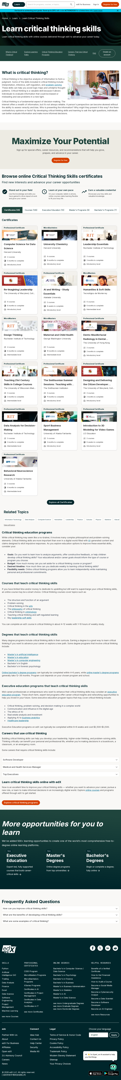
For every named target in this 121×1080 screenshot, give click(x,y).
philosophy (17, 609)
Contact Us (35, 1039)
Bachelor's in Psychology (64, 975)
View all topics (9, 525)
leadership (17, 618)
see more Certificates (33, 1012)
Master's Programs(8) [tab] (79, 210)
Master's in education (18, 657)
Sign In (96, 4)
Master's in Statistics (62, 990)
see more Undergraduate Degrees (68, 1003)
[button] (71, 4)
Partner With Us (9, 1035)
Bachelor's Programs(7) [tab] (105, 210)
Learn (17, 4)
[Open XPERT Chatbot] (113, 1066)
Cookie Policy (56, 1043)
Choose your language (100, 1029)
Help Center (36, 1043)
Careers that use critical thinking (78, 53)
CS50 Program (30, 971)
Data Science (8, 994)
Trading (5, 979)
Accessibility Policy (59, 1047)
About (5, 1039)
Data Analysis (29, 520)
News (5, 1063)
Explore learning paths (31, 53)
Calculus (89, 520)
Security (34, 1047)
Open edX (7, 1051)
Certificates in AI (31, 989)
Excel (4, 990)
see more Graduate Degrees (66, 1006)
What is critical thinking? (11, 53)
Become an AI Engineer (101, 1009)
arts (31, 606)
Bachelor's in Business (63, 982)
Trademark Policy (58, 1051)
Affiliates (6, 1047)
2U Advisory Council (12, 1055)
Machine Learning (10, 1011)
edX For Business (83, 4)
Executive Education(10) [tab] (53, 210)
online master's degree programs (103, 672)
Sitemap (54, 1059)
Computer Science (44, 520)
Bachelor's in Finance (63, 979)
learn (15, 18)
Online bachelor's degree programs (19, 672)
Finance (80, 520)
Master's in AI (59, 994)
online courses (92, 790)
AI (89, 540)
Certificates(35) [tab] (12, 210)
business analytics (31, 717)
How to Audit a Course (101, 982)
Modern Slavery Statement (63, 1055)
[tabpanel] (60, 359)
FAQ (94, 53)
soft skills (26, 618)
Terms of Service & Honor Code (65, 1035)
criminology (31, 612)
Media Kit (34, 1051)
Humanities (58, 520)
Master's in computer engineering (23, 660)
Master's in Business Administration (69, 986)
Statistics (108, 520)
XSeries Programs (32, 985)
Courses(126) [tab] (31, 210)
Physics (98, 520)
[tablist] (60, 210)
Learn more (97, 11)
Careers (5, 1059)
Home (5, 18)
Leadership (70, 520)
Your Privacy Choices (60, 1063)
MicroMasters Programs (35, 975)
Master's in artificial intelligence (22, 654)
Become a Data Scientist (102, 998)
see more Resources (100, 1014)
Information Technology (13, 520)
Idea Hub (34, 1035)
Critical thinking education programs (52, 53)
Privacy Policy (57, 1039)
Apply (114, 1035)
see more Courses (10, 1016)
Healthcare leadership (18, 720)
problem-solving (54, 85)
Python (5, 968)
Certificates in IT (31, 1006)
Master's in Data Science (64, 997)
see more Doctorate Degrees (66, 1009)
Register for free (110, 4)
